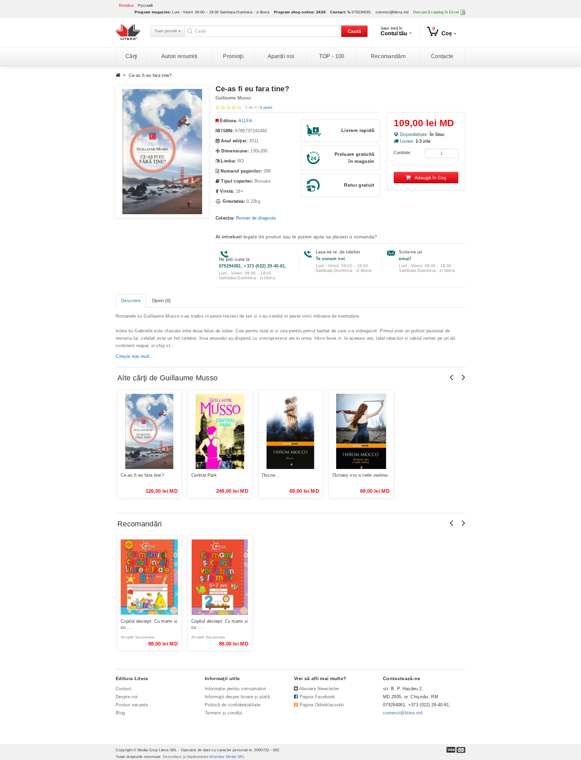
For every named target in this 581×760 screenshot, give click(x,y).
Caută (354, 31)
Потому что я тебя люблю (360, 475)
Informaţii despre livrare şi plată (237, 696)
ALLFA (245, 120)
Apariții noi (281, 56)
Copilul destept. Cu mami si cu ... (149, 624)
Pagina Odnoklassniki (322, 704)
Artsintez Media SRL (227, 757)
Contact (123, 688)
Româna (126, 5)
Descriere (131, 300)
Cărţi (131, 56)
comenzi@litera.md (392, 12)
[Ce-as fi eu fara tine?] (162, 152)
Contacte (442, 56)
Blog (120, 712)
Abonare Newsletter (319, 688)
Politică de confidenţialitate (232, 704)
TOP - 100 (332, 56)
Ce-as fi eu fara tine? (150, 75)
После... (271, 475)
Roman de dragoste (256, 218)
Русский (145, 5)
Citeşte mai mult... (135, 356)
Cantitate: (402, 152)
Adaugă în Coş (428, 177)
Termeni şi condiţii (223, 712)
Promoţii (233, 56)
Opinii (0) (161, 300)
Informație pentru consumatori (235, 688)
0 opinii (266, 107)
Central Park (204, 475)
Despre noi (127, 696)
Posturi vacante (132, 704)
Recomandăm (388, 56)
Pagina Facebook (317, 696)
